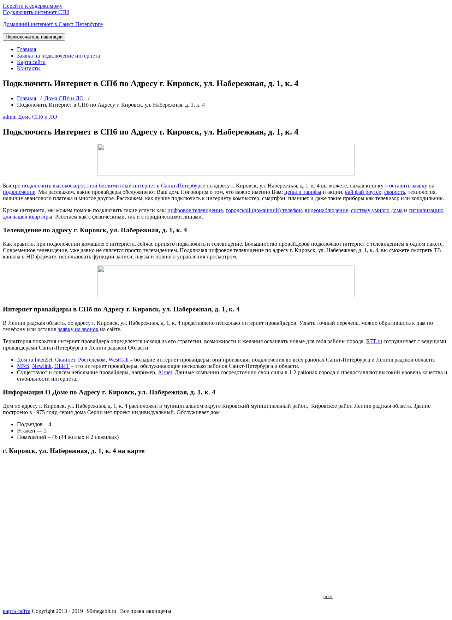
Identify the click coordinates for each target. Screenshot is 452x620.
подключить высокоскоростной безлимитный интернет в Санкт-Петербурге (113, 186)
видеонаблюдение (326, 210)
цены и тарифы (302, 192)
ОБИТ (62, 366)
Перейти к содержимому (33, 6)
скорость (394, 192)
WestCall (118, 360)
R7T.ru (374, 341)
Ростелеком (92, 360)
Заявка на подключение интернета (58, 56)
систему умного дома (377, 210)
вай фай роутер (363, 192)
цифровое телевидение (195, 210)
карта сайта (16, 611)
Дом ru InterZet (34, 360)
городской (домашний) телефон (264, 210)
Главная (26, 49)
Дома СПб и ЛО (64, 98)
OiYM (328, 597)
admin (10, 117)
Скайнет (65, 360)
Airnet (165, 372)
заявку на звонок (78, 329)
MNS (23, 366)
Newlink (42, 366)
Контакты (29, 68)
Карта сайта (31, 62)
